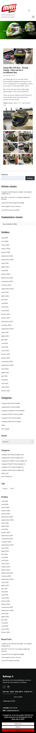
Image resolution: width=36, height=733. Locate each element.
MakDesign (9, 8)
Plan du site (28, 692)
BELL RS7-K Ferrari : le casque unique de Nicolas (15, 198)
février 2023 (5, 354)
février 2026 (5, 249)
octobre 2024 (6, 285)
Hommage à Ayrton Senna (11, 206)
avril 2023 (4, 347)
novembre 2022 (7, 361)
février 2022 (5, 391)
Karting (5, 488)
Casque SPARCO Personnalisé (12, 414)
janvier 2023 (5, 358)
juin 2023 (4, 340)
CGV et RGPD (18, 697)
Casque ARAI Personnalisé (10, 403)
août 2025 (5, 263)
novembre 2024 (7, 281)
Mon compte (19, 692)
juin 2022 (4, 376)
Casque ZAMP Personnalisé (11, 421)
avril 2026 (4, 241)
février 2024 (5, 314)
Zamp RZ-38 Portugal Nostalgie (12, 203)
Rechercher (4, 174)
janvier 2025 (5, 274)
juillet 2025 (5, 267)
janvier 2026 (5, 252)
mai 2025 (4, 270)
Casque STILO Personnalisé (11, 418)
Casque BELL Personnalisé (19, 29)
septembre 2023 (7, 329)
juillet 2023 (5, 336)
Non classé (5, 429)
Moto (12, 488)
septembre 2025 (7, 260)
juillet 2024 (5, 296)
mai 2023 (4, 343)
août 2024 (5, 292)
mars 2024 (5, 311)
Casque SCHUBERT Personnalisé (12, 411)
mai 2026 (4, 238)
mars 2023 (5, 351)
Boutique (6, 692)
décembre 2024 (7, 278)
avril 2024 (4, 307)
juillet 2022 (5, 373)
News (3, 425)
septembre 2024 (7, 289)
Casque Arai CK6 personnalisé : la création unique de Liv (16, 193)
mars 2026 (5, 245)
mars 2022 (5, 387)
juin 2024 (4, 300)
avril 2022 (4, 383)
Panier (12, 692)
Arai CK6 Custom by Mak (10, 210)
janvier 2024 (5, 318)
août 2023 (4, 332)
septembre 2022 (7, 365)
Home (9, 29)
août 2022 (4, 369)
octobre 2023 (6, 325)
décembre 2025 (7, 256)
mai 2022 (4, 380)
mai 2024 (4, 303)
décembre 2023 (7, 321)
